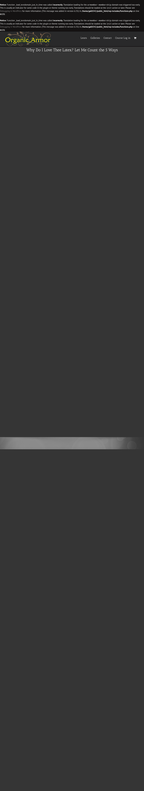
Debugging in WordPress (11, 11)
